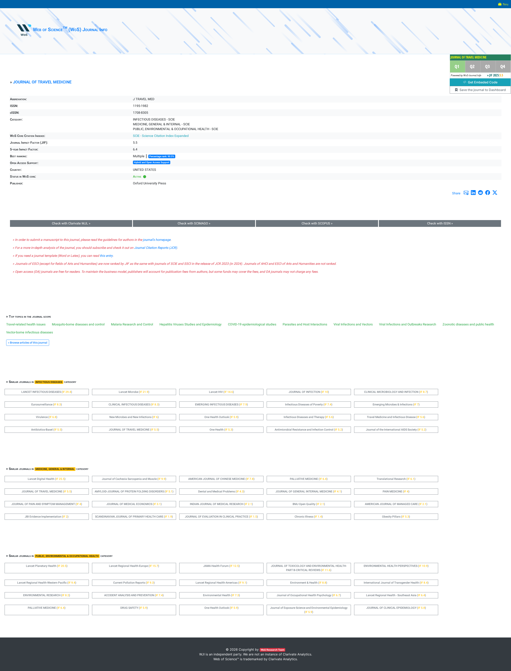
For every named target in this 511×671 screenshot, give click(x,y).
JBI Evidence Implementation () (46, 517)
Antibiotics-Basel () (46, 430)
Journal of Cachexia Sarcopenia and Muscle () (134, 479)
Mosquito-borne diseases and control (78, 324)
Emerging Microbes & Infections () (396, 404)
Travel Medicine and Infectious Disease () (396, 417)
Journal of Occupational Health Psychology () (309, 595)
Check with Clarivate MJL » (71, 223)
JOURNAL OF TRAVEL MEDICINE (42, 82)
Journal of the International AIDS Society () (396, 430)
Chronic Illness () (309, 517)
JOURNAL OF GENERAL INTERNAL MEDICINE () (308, 491)
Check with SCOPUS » (317, 223)
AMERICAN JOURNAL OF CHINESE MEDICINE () (221, 479)
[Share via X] (494, 192)
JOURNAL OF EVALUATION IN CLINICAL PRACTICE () (221, 517)
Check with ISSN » (440, 223)
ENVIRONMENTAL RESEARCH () (46, 595)
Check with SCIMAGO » (194, 223)
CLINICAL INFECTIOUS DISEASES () (134, 404)
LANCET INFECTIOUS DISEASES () (46, 392)
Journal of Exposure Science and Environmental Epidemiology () (309, 610)
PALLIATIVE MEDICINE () (309, 479)
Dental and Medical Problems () (221, 491)
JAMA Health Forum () (221, 566)
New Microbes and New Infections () (134, 417)
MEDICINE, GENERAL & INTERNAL (55, 468)
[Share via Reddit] (480, 192)
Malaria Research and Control (132, 324)
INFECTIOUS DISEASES (49, 381)
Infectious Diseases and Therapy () (309, 417)
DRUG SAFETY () (134, 608)
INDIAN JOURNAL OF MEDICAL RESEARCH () (221, 504)
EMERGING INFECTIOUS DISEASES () (221, 404)
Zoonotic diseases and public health (468, 324)
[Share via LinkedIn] (473, 192)
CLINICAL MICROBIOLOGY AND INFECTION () (396, 392)
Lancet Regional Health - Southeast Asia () (396, 595)
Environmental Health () (221, 595)
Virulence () (46, 417)
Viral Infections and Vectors (353, 324)
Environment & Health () (308, 583)
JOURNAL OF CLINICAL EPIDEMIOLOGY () (396, 608)
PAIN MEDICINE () (396, 491)
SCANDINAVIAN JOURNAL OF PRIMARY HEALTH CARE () (134, 517)
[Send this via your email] (466, 192)
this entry (106, 255)
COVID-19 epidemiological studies (252, 324)
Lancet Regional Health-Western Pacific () (46, 583)
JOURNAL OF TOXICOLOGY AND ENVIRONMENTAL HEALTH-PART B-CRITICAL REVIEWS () (309, 568)
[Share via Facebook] (487, 192)
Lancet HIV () (221, 392)
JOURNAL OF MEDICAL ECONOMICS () (134, 504)
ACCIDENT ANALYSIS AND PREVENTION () (134, 595)
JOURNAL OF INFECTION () (309, 392)
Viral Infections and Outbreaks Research (407, 324)
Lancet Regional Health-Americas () (221, 583)
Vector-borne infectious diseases (29, 332)
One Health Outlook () (221, 417)
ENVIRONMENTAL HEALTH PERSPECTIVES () (396, 566)
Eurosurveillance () (46, 404)
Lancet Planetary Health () (46, 566)
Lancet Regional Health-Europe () (134, 566)
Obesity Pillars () (396, 517)
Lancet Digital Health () (46, 479)
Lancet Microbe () (134, 392)
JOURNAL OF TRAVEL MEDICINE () (134, 430)
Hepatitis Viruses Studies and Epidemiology (190, 324)
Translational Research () (396, 479)
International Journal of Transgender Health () (396, 583)
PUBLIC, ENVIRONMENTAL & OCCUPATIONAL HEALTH (67, 555)
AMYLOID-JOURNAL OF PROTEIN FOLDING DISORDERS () (134, 491)
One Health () (221, 430)
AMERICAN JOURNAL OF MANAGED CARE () (396, 504)
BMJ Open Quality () (309, 504)
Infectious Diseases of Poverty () (308, 404)
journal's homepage (156, 239)
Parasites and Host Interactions (305, 324)
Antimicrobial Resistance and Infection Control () (309, 430)
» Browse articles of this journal (27, 343)
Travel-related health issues (26, 324)
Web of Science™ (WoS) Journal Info (70, 29)
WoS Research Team (272, 649)
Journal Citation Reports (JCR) (155, 247)
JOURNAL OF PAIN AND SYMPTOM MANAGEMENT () (46, 504)
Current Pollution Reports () (134, 583)
